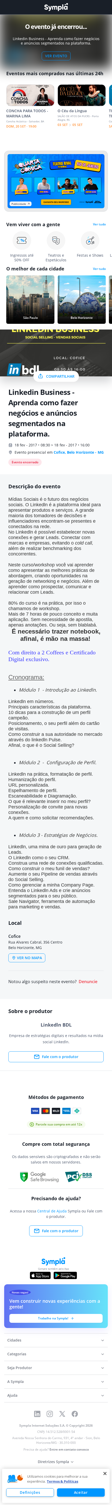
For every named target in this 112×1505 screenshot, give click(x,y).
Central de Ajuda (52, 1211)
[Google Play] (65, 1275)
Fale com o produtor (60, 1056)
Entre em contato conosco (69, 1449)
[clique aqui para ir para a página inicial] (56, 7)
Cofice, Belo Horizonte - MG (79, 452)
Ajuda (12, 1395)
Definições (30, 1492)
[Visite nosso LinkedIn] (37, 1414)
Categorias (16, 1353)
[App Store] (40, 1275)
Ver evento (56, 55)
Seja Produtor (19, 1367)
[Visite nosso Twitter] (62, 1414)
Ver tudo (99, 224)
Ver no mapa (29, 957)
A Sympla (15, 1381)
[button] (15, 1479)
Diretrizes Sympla (53, 1461)
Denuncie (88, 981)
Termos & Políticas (62, 1481)
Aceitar (81, 1492)
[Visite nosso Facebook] (75, 1414)
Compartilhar (60, 376)
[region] (56, 1486)
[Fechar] (105, 1473)
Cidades (14, 1340)
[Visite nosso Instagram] (50, 1414)
